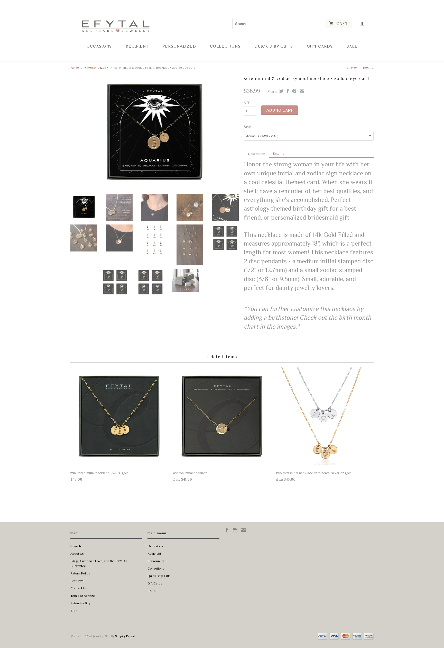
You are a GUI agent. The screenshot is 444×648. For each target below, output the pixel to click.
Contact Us (78, 588)
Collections (225, 46)
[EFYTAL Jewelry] (115, 21)
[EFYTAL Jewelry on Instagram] (235, 530)
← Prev (352, 67)
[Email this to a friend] (301, 91)
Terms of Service (82, 596)
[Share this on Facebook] (287, 91)
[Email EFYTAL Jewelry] (243, 530)
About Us (77, 553)
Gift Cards (320, 46)
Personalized (179, 46)
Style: (248, 127)
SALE (352, 46)
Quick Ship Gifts (273, 46)
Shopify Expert (125, 636)
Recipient (137, 46)
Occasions (99, 46)
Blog (74, 611)
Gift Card (77, 581)
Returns (278, 153)
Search (75, 546)
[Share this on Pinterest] (293, 91)
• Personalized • (96, 67)
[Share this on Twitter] (280, 91)
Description (256, 154)
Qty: (247, 102)
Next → (368, 67)
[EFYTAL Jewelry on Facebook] (227, 530)
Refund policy (80, 603)
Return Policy (80, 573)
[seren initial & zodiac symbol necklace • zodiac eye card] (154, 132)
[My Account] (362, 23)
